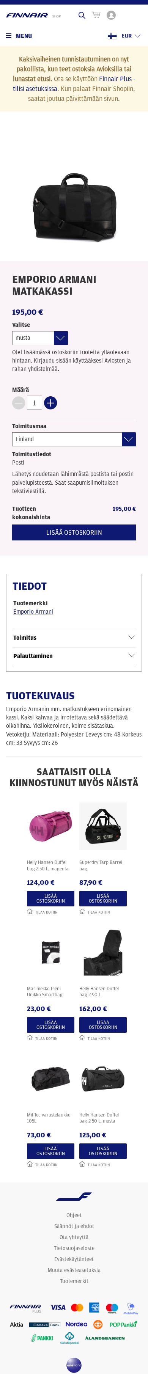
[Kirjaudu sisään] (111, 15)
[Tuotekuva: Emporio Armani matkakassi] (74, 188)
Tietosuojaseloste (74, 1248)
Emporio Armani (33, 611)
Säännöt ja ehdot (74, 1226)
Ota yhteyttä (74, 1237)
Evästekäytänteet (74, 1259)
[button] (18, 402)
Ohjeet (74, 1215)
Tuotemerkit (74, 1281)
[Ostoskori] (96, 15)
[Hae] (82, 15)
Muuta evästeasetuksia (74, 1270)
